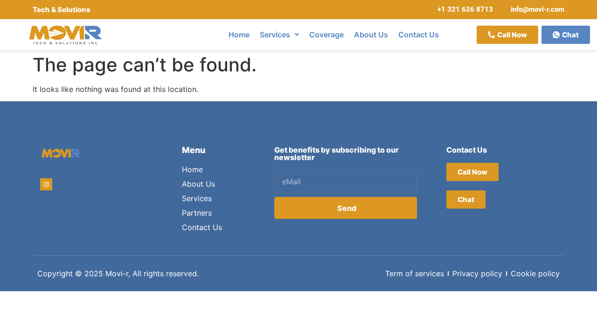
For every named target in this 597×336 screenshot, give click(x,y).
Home (239, 34)
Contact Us (418, 34)
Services (275, 34)
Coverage (326, 34)
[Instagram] (46, 184)
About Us (371, 34)
